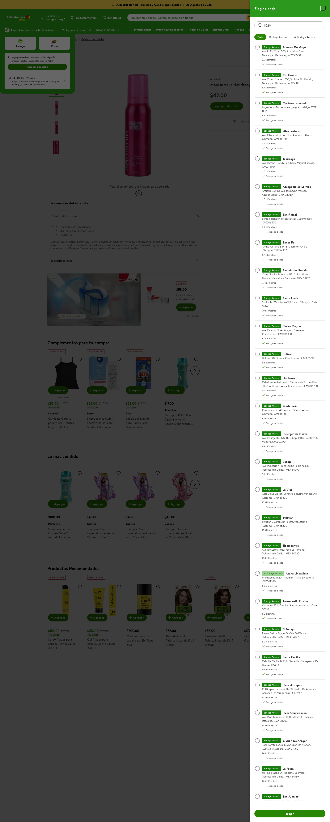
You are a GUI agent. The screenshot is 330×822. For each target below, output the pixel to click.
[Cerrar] (323, 8)
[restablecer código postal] (260, 25)
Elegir (290, 813)
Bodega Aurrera (278, 37)
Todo (260, 37)
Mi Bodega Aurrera (304, 37)
